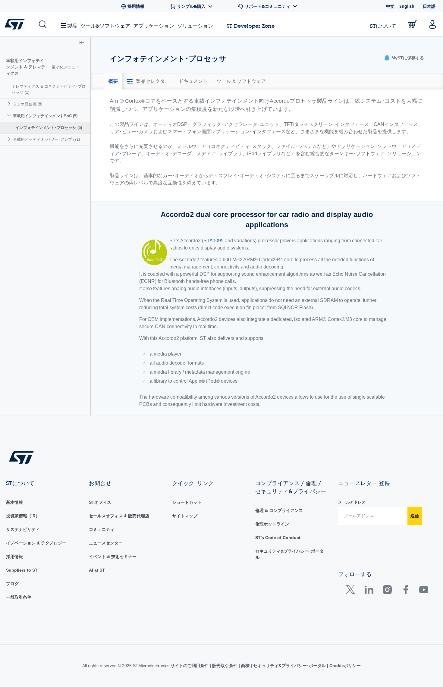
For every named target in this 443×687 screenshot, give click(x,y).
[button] (42, 24)
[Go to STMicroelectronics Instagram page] (387, 591)
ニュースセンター (106, 543)
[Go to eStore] (412, 24)
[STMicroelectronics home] (16, 24)
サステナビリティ (23, 529)
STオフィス (100, 502)
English (406, 6)
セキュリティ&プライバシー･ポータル (289, 665)
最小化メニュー (65, 67)
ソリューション (195, 26)
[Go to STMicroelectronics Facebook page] (405, 591)
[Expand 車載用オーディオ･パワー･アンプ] (10, 139)
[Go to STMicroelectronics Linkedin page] (368, 591)
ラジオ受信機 (27, 104)
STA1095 (213, 240)
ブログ (12, 583)
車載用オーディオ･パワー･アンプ (46, 139)
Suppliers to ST (22, 570)
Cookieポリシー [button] (344, 665)
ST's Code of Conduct (277, 537)
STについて (383, 26)
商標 (245, 665)
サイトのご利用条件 (190, 665)
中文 (390, 6)
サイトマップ (184, 515)
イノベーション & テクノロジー (36, 543)
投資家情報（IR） (23, 515)
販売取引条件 (225, 665)
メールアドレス (352, 502)
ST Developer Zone (251, 26)
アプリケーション (153, 26)
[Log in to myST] (432, 24)
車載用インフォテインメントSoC (45, 116)
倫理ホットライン (272, 524)
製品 (72, 26)
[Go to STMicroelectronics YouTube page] (423, 591)
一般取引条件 (18, 597)
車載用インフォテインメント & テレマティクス (25, 67)
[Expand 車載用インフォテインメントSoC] (10, 115)
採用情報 (14, 556)
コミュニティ (101, 529)
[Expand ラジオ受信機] (10, 103)
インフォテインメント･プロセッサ (48, 127)
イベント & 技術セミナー (113, 556)
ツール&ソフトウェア (105, 26)
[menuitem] (45, 89)
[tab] (113, 81)
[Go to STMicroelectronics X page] (352, 591)
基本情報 (14, 502)
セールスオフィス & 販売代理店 (119, 515)
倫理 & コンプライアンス (279, 510)
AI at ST (97, 570)
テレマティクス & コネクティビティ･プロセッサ (49, 89)
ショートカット (187, 502)
